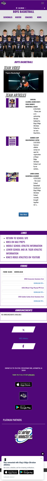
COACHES (28, 17)
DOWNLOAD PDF (39, 283)
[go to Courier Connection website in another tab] (23, 435)
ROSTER (18, 17)
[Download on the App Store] (11, 472)
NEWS (39, 17)
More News (23, 214)
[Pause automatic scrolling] (42, 454)
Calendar (21, 8)
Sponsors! (31, 375)
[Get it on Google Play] (26, 472)
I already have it (9, 477)
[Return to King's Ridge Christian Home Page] (3, 3)
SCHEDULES (7, 17)
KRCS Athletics (23, 338)
